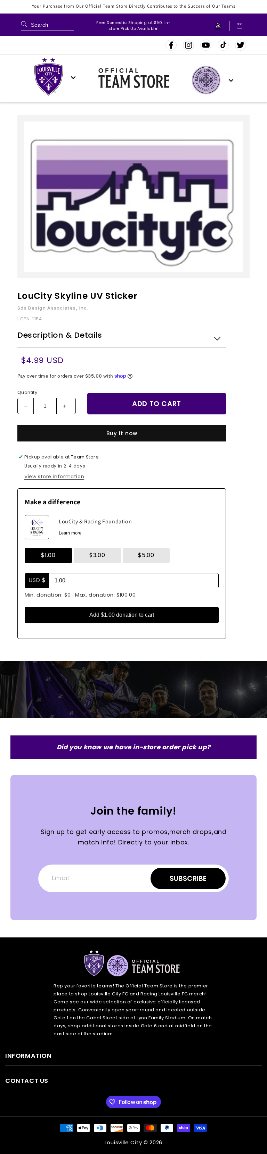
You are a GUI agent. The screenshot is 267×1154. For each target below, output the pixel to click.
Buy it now (121, 433)
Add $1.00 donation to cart (121, 615)
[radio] (48, 557)
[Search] (24, 24)
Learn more (70, 533)
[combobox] (47, 26)
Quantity (27, 392)
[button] (236, 26)
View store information (54, 476)
